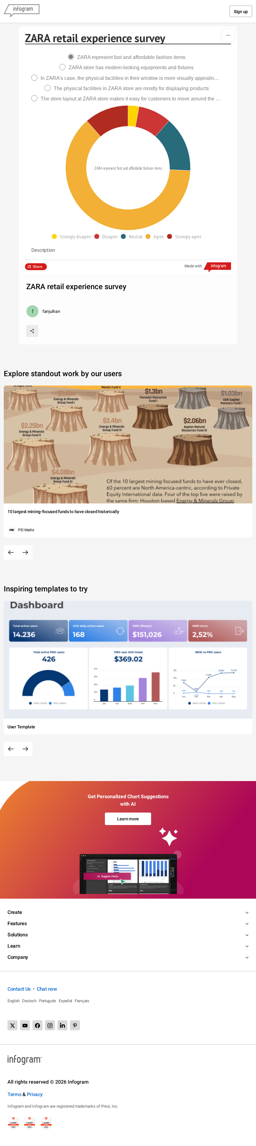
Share (37, 267)
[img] (133, 116)
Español (65, 1000)
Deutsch (29, 1000)
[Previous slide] (11, 552)
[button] (73, 236)
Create (14, 912)
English (13, 1000)
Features (17, 923)
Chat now (47, 989)
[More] (228, 35)
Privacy (35, 1094)
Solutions (17, 935)
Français (82, 1000)
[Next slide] (25, 552)
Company (17, 957)
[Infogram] (21, 11)
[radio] (128, 57)
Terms (14, 1094)
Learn (13, 946)
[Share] (32, 331)
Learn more (128, 818)
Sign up (241, 11)
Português (47, 1000)
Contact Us (19, 989)
